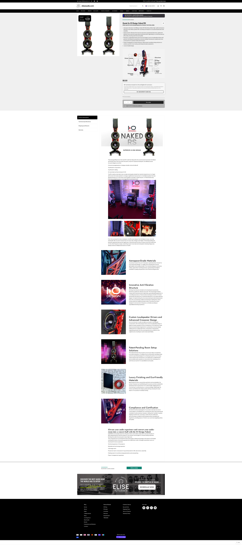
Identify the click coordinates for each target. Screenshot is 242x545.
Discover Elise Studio (161, 1)
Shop (85, 515)
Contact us (149, 11)
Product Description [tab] (84, 117)
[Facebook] (97, 1)
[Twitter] (151, 507)
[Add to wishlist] (163, 23)
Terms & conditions (137, 105)
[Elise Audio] (85, 6)
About (77, 11)
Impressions (141, 11)
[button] (163, 5)
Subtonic (105, 513)
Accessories (114, 11)
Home (85, 507)
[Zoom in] (116, 16)
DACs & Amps (95, 11)
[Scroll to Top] (239, 538)
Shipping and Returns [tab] (84, 125)
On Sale (121, 11)
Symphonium (106, 515)
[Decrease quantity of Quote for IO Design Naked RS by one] (125, 102)
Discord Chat (126, 507)
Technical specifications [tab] (85, 121)
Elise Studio (134, 11)
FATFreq (105, 507)
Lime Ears (105, 511)
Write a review (134, 468)
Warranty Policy (126, 513)
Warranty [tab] (81, 130)
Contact (86, 526)
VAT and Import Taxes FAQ (144, 91)
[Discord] (94, 1)
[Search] (142, 6)
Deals (85, 511)
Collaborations (87, 513)
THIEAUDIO (105, 517)
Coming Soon (87, 517)
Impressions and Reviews (90, 524)
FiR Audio (105, 509)
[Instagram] (91, 1)
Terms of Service (127, 511)
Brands (127, 11)
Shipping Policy (126, 509)
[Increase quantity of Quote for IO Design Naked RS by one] (130, 102)
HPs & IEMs (83, 11)
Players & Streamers (105, 11)
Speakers (90, 11)
